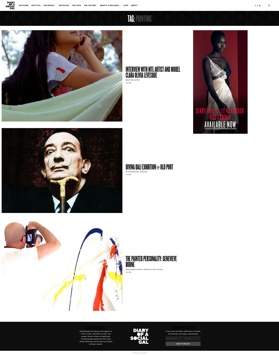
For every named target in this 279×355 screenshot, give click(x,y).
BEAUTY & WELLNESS (109, 5)
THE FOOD (76, 5)
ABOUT (134, 5)
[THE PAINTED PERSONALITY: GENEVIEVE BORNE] (62, 265)
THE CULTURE (90, 5)
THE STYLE (36, 5)
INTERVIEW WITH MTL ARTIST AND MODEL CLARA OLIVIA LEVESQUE (153, 73)
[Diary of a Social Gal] (10, 5)
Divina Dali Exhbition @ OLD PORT (149, 167)
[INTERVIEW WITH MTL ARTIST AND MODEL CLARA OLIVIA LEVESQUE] (62, 76)
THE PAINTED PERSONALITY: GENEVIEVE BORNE (151, 262)
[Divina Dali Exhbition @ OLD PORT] (62, 170)
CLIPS (125, 5)
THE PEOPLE (48, 5)
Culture (128, 83)
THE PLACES (63, 5)
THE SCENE (23, 5)
